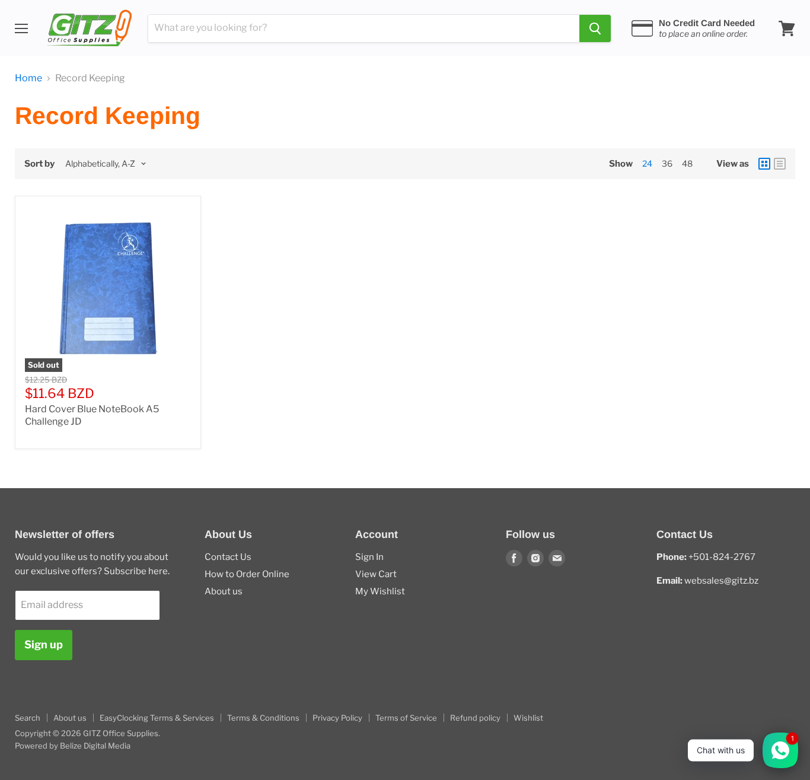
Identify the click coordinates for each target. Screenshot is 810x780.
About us (224, 591)
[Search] (595, 28)
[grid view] (764, 164)
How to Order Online (247, 574)
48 (687, 163)
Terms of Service (406, 717)
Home (28, 78)
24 (647, 163)
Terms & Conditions (263, 717)
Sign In (369, 557)
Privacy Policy (337, 717)
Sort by (39, 164)
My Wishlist (380, 591)
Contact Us (228, 557)
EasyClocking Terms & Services (157, 717)
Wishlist (528, 717)
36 (667, 163)
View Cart (376, 574)
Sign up (43, 644)
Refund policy (475, 717)
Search (27, 717)
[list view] (780, 164)
